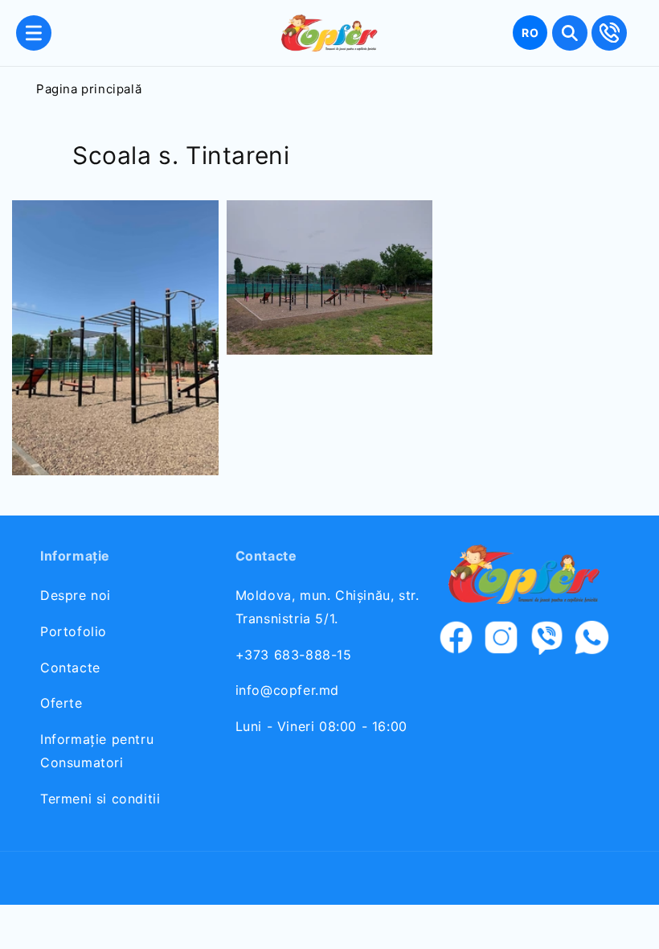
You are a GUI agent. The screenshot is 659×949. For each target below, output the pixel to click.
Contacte (70, 667)
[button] (33, 33)
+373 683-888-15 (293, 655)
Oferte (61, 703)
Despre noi (75, 595)
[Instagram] (501, 641)
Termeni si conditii (100, 799)
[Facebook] (456, 641)
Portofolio (73, 631)
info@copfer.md (287, 690)
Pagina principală (88, 89)
